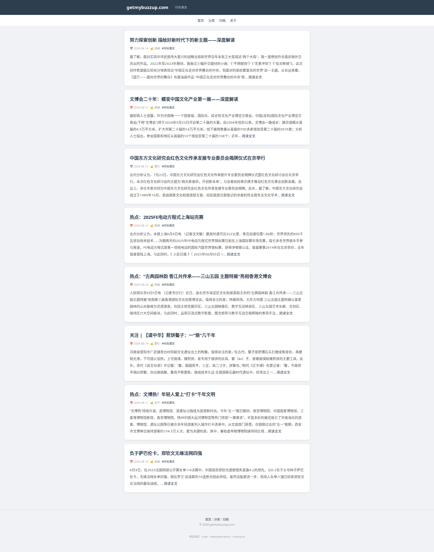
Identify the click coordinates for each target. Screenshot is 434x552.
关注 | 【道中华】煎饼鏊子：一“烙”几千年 (172, 335)
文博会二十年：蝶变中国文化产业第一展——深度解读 (184, 99)
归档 (222, 20)
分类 (211, 20)
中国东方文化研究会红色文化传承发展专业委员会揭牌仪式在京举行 (197, 158)
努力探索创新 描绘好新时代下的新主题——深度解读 (182, 40)
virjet (205, 536)
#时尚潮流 (168, 48)
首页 (201, 20)
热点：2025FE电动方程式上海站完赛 (166, 217)
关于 (233, 20)
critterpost (239, 536)
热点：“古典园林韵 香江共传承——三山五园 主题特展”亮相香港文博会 (201, 276)
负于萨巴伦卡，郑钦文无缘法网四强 (166, 453)
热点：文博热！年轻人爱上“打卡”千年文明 (172, 394)
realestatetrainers (220, 536)
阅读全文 (255, 77)
